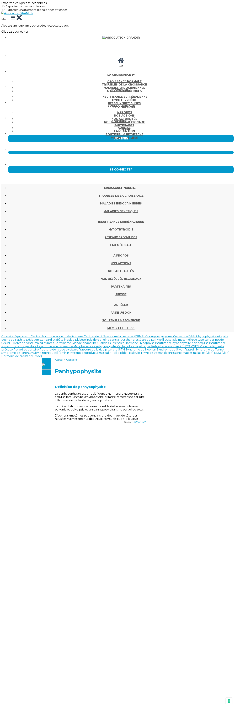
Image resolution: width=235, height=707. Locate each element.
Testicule (134, 352)
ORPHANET (139, 422)
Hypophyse (147, 343)
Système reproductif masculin (91, 352)
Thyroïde (147, 352)
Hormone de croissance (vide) (21, 356)
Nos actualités (124, 119)
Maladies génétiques (121, 211)
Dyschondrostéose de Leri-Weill (142, 339)
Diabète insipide (64, 339)
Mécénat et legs (121, 328)
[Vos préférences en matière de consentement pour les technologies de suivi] (229, 701)
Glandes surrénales (111, 343)
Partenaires (124, 125)
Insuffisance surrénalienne (124, 96)
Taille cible (119, 352)
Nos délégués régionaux (121, 278)
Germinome (63, 343)
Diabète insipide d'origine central (97, 339)
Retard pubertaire (26, 349)
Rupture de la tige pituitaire (59, 349)
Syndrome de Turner (210, 349)
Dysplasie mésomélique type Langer (190, 339)
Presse (120, 294)
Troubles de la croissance (124, 84)
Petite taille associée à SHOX (171, 346)
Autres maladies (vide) (198, 352)
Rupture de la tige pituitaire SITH (102, 349)
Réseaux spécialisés (124, 103)
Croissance (180, 336)
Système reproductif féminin (49, 352)
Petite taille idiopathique (134, 346)
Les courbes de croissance (55, 346)
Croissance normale (124, 81)
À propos (124, 112)
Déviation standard (39, 339)
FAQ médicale (121, 245)
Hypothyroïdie (124, 100)
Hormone (132, 343)
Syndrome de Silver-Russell (176, 349)
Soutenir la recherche (124, 134)
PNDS (195, 346)
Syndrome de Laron (15, 352)
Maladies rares (83, 346)
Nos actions (124, 115)
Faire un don (124, 131)
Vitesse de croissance (168, 352)
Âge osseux (22, 336)
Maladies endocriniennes (124, 87)
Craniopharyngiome (159, 336)
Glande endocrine (84, 343)
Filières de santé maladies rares (33, 343)
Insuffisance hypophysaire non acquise (182, 343)
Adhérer (124, 127)
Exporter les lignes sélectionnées (24, 3)
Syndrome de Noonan (141, 349)
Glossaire (7, 336)
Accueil (59, 359)
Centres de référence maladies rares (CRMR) (114, 336)
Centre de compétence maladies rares (57, 336)
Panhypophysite (105, 346)
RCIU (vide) (221, 352)
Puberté (206, 346)
